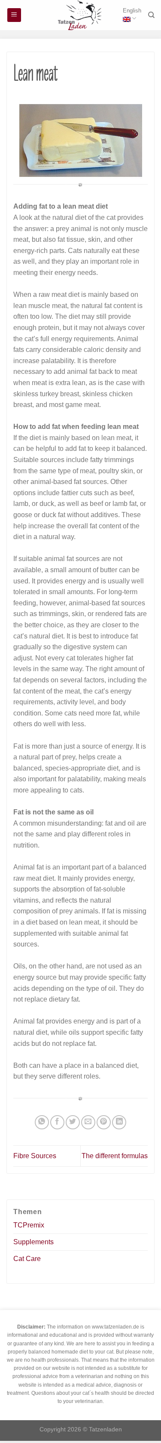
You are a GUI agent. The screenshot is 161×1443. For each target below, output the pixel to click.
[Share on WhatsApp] (42, 1122)
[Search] (151, 15)
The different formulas (115, 1155)
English (132, 10)
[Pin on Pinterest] (104, 1122)
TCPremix (28, 1225)
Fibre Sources (34, 1155)
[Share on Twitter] (73, 1122)
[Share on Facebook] (57, 1122)
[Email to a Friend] (88, 1122)
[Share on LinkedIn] (119, 1122)
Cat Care (27, 1258)
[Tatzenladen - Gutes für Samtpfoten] (80, 15)
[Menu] (14, 15)
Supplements (33, 1242)
